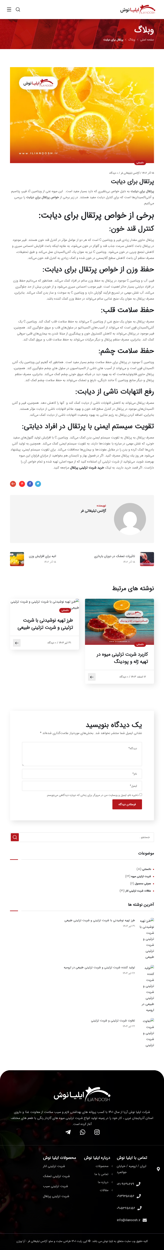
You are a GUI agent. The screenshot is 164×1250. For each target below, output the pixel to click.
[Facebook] (30, 484)
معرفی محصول (143, 883)
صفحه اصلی (147, 39)
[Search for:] (82, 837)
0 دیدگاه (113, 173)
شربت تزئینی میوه (141, 876)
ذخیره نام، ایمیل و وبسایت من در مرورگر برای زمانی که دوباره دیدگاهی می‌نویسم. (92, 795)
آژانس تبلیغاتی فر (130, 173)
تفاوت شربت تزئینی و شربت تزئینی (113, 1020)
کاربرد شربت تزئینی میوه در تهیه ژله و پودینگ (122, 658)
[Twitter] (38, 484)
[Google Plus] (13, 484)
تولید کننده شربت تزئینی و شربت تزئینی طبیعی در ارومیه (99, 967)
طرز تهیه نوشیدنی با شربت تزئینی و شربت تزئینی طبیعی (45, 624)
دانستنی (140, 163)
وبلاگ (131, 39)
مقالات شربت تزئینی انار (138, 891)
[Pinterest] (22, 484)
